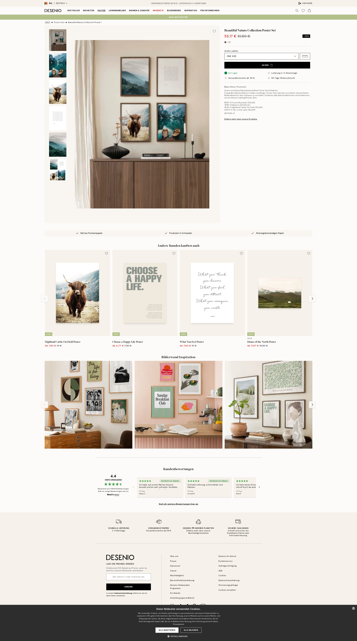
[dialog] (178, 623)
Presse (173, 561)
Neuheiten (88, 10)
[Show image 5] (57, 145)
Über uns (174, 556)
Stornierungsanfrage (228, 585)
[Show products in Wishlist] (303, 10)
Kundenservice (226, 561)
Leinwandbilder (117, 10)
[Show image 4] (57, 118)
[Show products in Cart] (309, 10)
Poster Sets (59, 22)
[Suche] (297, 11)
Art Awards (175, 593)
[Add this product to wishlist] (214, 30)
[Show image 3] (57, 92)
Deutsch (60, 3)
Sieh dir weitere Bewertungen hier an (178, 504)
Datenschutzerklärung (123, 593)
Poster (101, 10)
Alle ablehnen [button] (191, 630)
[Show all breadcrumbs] (47, 22)
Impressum (175, 566)
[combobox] (353, 608)
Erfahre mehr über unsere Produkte (240, 119)
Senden (128, 586)
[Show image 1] (57, 40)
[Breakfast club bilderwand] (178, 405)
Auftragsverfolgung (228, 566)
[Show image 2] (57, 65)
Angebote (158, 10)
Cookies (222, 575)
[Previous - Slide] (44, 298)
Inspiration (190, 10)
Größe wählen (231, 51)
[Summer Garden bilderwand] (268, 405)
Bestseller (73, 10)
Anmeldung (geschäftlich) (182, 598)
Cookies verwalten (227, 590)
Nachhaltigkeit (177, 575)
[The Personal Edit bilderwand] (88, 405)
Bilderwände (174, 10)
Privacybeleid (178, 624)
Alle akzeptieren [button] (167, 630)
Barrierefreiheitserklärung (182, 580)
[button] (305, 56)
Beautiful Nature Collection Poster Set (85, 22)
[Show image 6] (57, 170)
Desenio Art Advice (227, 556)
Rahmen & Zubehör (139, 10)
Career (173, 571)
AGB (220, 571)
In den (265, 65)
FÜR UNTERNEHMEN (209, 10)
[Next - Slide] (312, 298)
